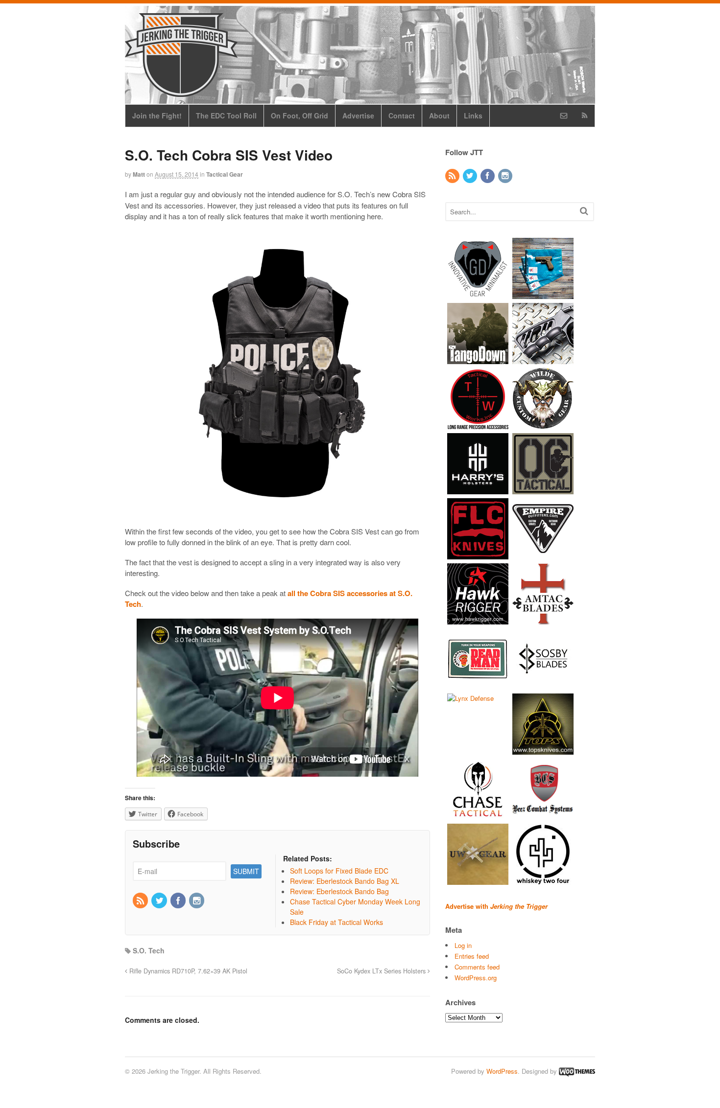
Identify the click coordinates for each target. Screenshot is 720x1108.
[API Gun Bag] (543, 294)
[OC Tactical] (543, 489)
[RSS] (141, 901)
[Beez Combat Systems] (543, 814)
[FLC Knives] (477, 554)
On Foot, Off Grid (299, 115)
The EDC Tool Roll (226, 115)
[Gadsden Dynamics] (477, 294)
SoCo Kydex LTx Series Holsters (382, 971)
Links (473, 115)
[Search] (584, 210)
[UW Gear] (477, 879)
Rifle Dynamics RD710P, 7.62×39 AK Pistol (187, 971)
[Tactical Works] (477, 424)
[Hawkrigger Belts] (477, 619)
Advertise (358, 115)
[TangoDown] (477, 359)
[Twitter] (159, 901)
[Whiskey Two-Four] (543, 879)
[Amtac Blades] (543, 619)
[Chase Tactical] (477, 814)
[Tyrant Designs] (543, 359)
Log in (463, 945)
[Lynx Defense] (470, 698)
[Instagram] (197, 901)
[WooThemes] (577, 1071)
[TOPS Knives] (543, 749)
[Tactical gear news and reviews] (181, 91)
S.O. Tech (149, 950)
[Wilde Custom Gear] (543, 424)
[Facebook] (178, 901)
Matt (139, 174)
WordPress (502, 1071)
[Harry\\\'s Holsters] (477, 489)
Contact (401, 115)
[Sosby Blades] (543, 684)
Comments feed (477, 966)
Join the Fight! (157, 115)
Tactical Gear (224, 174)
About (439, 115)
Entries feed (472, 956)
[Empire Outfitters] (543, 554)
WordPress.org (476, 977)
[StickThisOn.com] (477, 684)
